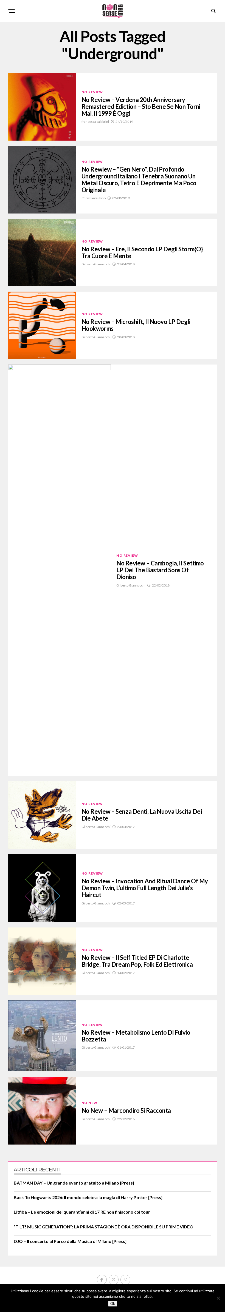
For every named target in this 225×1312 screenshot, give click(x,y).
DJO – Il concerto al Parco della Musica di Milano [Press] (70, 1241)
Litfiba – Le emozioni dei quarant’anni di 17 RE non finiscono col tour (82, 1211)
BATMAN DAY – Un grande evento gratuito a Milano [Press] (74, 1182)
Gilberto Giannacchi (96, 264)
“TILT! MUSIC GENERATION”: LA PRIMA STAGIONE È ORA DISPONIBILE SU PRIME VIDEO (103, 1226)
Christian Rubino (93, 198)
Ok (112, 1304)
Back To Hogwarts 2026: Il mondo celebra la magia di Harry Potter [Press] (88, 1197)
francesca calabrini (95, 121)
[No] (218, 1298)
